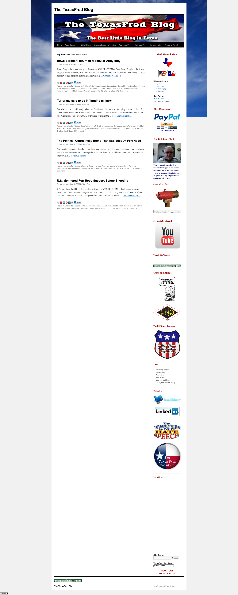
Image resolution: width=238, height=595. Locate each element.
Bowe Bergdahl (119, 86)
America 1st (68, 86)
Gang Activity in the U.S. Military (92, 126)
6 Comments (132, 208)
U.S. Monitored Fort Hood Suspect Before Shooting (92, 180)
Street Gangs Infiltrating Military (88, 128)
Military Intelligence (72, 208)
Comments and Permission (105, 44)
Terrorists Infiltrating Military (111, 128)
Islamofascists (62, 168)
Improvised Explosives (113, 126)
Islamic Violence (129, 166)
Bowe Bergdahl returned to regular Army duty (89, 60)
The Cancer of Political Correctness (126, 168)
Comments (161, 89)
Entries (160, 86)
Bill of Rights (86, 44)
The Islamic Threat (119, 208)
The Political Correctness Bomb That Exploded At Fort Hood (99, 140)
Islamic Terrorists (129, 126)
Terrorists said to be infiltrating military (84, 100)
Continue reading (112, 75)
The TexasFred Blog (73, 9)
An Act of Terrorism (88, 206)
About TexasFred (71, 44)
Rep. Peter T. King (69, 128)
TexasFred (82, 64)
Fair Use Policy (141, 44)
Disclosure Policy (125, 44)
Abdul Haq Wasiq (87, 86)
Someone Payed (171, 44)
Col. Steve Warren (83, 88)
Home (59, 44)
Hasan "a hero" (130, 206)
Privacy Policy (156, 44)
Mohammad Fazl (113, 88)
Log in (158, 84)
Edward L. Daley (87, 166)
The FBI (108, 208)
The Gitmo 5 (101, 91)
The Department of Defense (132, 128)
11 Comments (79, 131)
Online (158, 98)
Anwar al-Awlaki (101, 206)
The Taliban (111, 91)
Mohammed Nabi (127, 88)
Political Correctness (104, 168)
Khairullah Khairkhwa (98, 88)
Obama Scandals (89, 91)
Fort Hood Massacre (101, 166)
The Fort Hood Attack (65, 131)
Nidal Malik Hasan (76, 91)
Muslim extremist (74, 168)
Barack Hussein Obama (103, 86)
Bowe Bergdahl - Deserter (135, 86)
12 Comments (122, 91)
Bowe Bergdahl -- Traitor (66, 88)
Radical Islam (100, 208)
